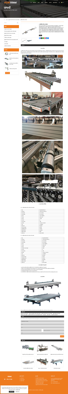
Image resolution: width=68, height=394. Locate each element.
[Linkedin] (7, 379)
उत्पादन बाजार (22, 380)
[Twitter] (6, 379)
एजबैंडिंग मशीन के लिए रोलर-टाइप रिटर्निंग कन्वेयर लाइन (56, 354)
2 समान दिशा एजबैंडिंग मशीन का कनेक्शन (28, 368)
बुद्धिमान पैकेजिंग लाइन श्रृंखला (7, 35)
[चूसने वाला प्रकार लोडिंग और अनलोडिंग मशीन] (42, 347)
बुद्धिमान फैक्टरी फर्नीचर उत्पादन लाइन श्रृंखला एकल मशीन (11, 39)
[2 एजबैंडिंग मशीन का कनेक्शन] (24, 41)
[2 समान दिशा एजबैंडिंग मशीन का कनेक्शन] (28, 361)
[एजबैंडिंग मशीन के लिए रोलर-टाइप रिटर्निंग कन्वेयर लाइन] (57, 347)
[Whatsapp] (11, 379)
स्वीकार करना (17, 391)
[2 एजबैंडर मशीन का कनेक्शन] (57, 361)
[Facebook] (4, 379)
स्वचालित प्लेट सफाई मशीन (54, 314)
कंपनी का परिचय (23, 379)
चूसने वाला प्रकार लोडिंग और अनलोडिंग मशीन (42, 354)
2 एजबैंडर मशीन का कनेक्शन (57, 368)
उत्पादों (7, 19)
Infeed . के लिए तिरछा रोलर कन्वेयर (42, 368)
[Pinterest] (10, 379)
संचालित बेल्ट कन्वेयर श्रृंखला (7, 37)
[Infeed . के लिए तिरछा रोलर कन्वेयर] (42, 361)
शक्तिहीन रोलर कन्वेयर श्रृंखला (8, 29)
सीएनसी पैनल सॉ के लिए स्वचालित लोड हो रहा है (27, 354)
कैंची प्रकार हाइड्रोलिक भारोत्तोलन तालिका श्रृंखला (10, 31)
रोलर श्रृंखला (5, 41)
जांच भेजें (40, 35)
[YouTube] (8, 379)
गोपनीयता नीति (18, 389)
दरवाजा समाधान (6, 43)
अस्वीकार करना (11, 391)
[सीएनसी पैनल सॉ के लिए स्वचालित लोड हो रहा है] (28, 347)
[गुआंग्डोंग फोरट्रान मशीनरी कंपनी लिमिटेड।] (10, 2)
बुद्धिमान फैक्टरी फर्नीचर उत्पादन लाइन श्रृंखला (14, 19)
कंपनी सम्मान (22, 378)
